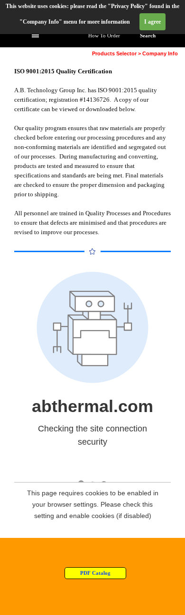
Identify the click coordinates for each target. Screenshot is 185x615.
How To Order (104, 35)
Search (148, 35)
